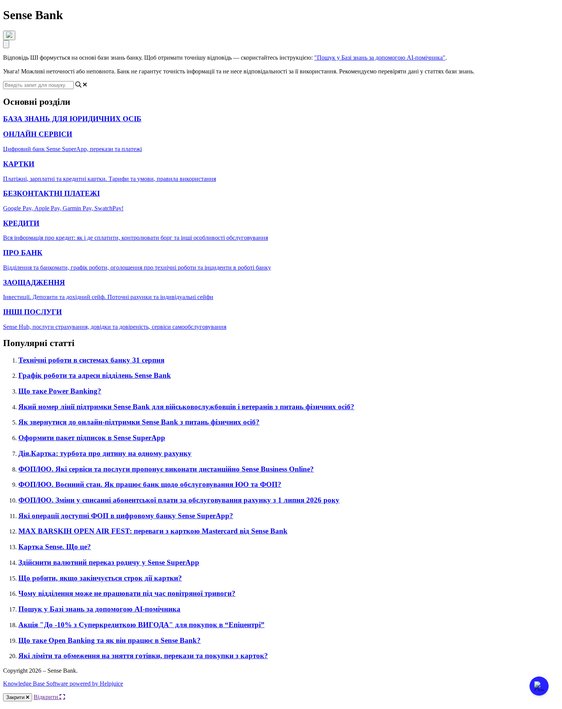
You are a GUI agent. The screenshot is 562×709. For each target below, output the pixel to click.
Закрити (16, 697)
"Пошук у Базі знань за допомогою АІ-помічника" (379, 57)
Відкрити (47, 697)
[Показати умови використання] (9, 35)
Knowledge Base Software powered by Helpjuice (63, 683)
